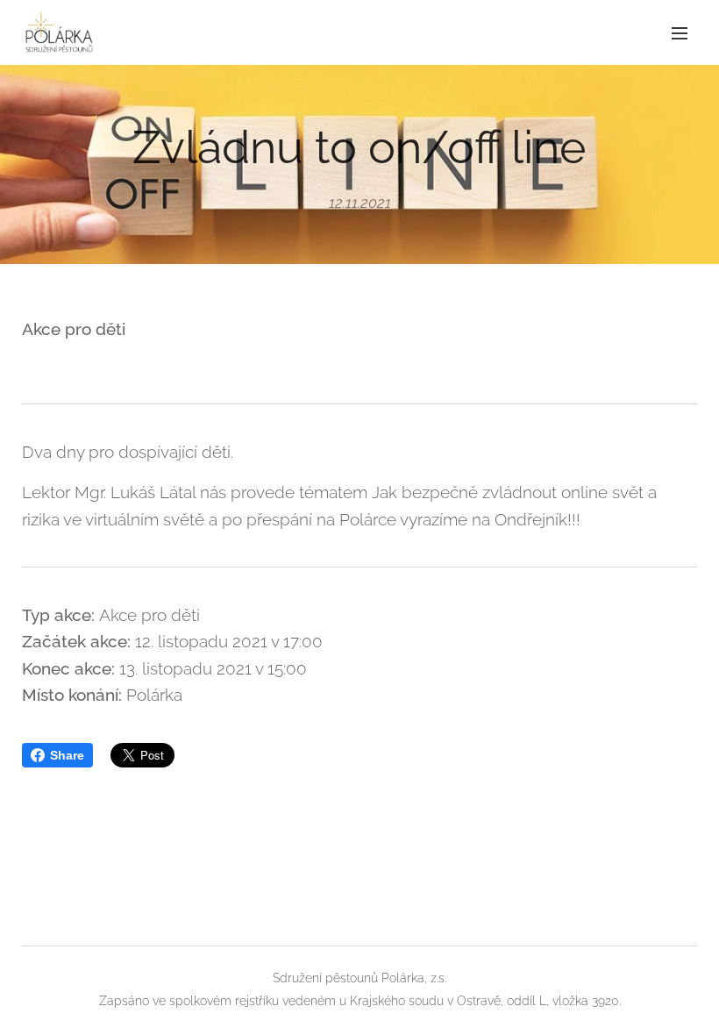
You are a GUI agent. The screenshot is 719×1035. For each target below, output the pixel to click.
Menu (679, 32)
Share (67, 755)
